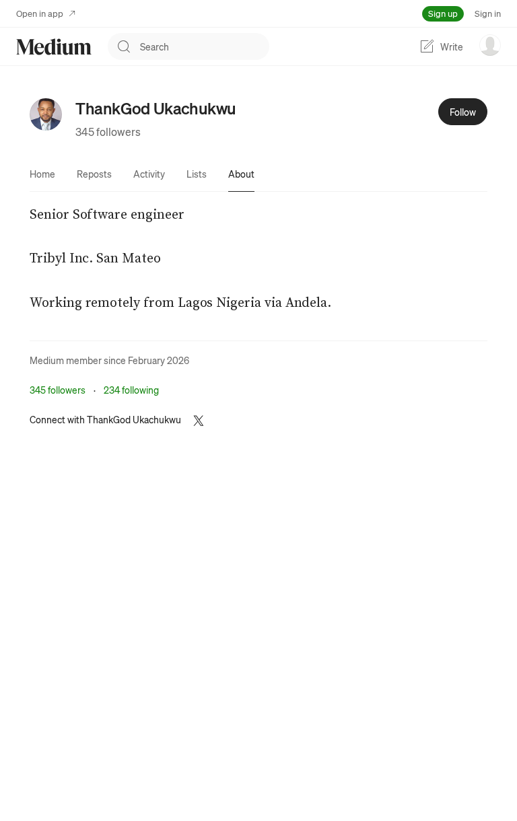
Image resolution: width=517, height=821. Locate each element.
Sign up (443, 13)
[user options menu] (490, 45)
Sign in (488, 13)
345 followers (108, 131)
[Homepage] (54, 46)
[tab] (42, 173)
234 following (131, 390)
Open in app (39, 13)
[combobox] (204, 46)
